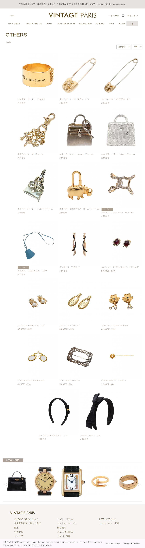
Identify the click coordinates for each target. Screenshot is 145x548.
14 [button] (85, 499)
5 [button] (60, 499)
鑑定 (16, 527)
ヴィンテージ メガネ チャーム (31, 380)
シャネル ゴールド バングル (31, 99)
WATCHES (99, 23)
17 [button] (93, 499)
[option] (17, 481)
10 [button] (74, 499)
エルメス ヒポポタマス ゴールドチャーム (79, 209)
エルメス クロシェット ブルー (33, 270)
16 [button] (90, 499)
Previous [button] (5, 484)
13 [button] (82, 499)
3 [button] (55, 499)
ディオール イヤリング (69, 267)
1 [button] (50, 499)
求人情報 (18, 531)
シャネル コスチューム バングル (117, 212)
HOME (122, 23)
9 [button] (71, 499)
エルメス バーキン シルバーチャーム (35, 209)
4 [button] (58, 499)
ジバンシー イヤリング (69, 325)
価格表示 (61, 527)
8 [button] (68, 499)
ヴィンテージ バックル (69, 380)
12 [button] (79, 499)
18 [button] (95, 499)
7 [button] (66, 499)
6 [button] (63, 499)
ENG (12, 15)
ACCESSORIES (85, 23)
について (26, 519)
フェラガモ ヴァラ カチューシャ (53, 435)
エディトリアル (65, 519)
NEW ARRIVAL (14, 23)
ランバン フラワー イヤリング (114, 325)
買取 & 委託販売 (65, 531)
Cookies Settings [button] (113, 543)
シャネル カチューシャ (90, 435)
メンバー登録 (64, 536)
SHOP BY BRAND (33, 23)
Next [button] (139, 484)
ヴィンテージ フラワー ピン (113, 380)
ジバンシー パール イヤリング (31, 325)
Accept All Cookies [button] (132, 544)
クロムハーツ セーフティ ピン (74, 99)
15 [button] (87, 499)
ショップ (18, 536)
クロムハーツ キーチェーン (30, 154)
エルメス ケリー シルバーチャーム (76, 154)
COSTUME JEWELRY (66, 23)
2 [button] (52, 499)
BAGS (49, 23)
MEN (111, 23)
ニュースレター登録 (109, 523)
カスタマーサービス (67, 523)
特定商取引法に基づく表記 (27, 523)
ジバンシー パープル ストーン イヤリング (120, 267)
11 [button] (76, 499)
